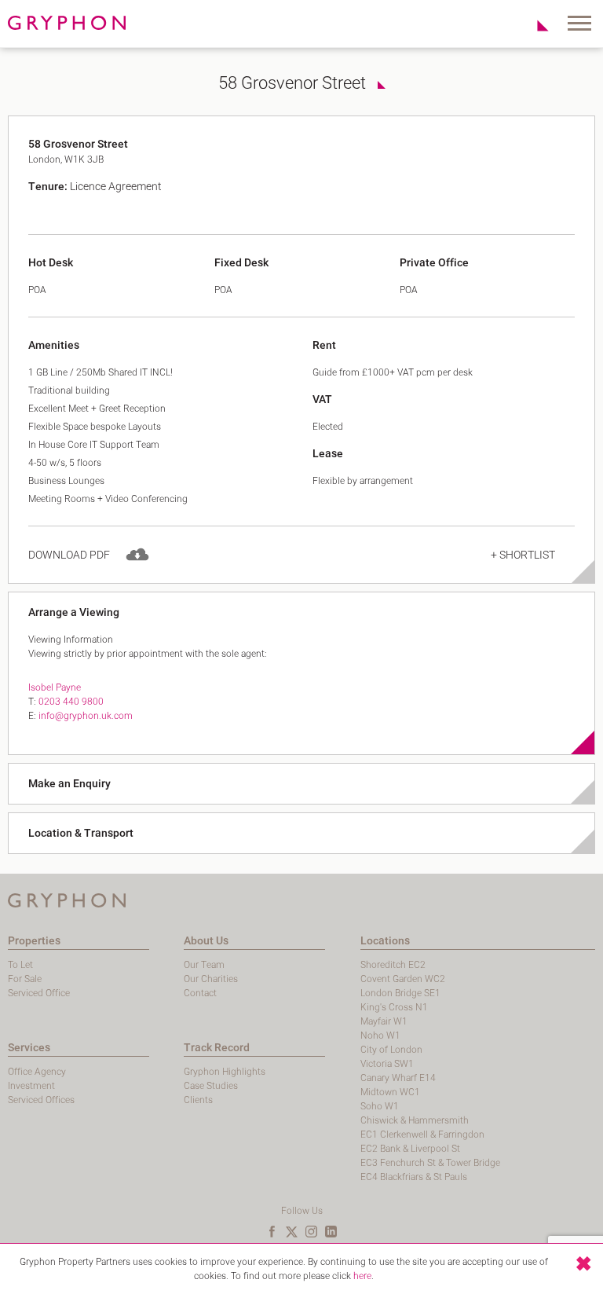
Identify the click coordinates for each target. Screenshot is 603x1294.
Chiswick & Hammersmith (414, 1120)
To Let (20, 965)
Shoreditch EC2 (393, 965)
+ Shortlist (523, 555)
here (362, 1276)
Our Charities (211, 979)
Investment (31, 1086)
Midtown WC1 (390, 1092)
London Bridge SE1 (400, 993)
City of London (391, 1050)
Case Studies (211, 1086)
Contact (200, 993)
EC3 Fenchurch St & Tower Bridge (430, 1163)
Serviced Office (39, 993)
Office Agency (37, 1072)
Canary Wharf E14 (398, 1078)
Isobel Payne (54, 687)
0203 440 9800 (71, 702)
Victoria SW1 (387, 1064)
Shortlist (534, 25)
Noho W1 (380, 1035)
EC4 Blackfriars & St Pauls (413, 1177)
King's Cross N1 (394, 1007)
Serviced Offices (41, 1100)
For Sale (25, 979)
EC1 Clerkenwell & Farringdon (422, 1134)
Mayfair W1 (383, 1021)
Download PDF (69, 555)
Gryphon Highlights (224, 1072)
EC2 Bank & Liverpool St (410, 1149)
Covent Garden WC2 (402, 979)
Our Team (204, 965)
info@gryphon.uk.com (85, 716)
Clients (198, 1100)
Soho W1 (379, 1106)
